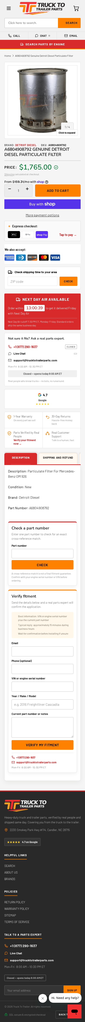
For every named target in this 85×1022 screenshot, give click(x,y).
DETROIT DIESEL (26, 145)
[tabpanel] (42, 623)
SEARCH (9, 866)
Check (68, 281)
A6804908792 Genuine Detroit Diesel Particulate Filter (44, 55)
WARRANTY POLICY (16, 909)
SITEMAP (10, 915)
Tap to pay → (68, 235)
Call (16, 35)
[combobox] (42, 23)
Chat (43, 35)
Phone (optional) (22, 661)
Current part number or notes (30, 714)
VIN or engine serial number (28, 678)
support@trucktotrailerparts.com (35, 360)
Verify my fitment (42, 745)
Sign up (72, 990)
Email (73, 35)
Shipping (9, 174)
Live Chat (20, 353)
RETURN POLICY (14, 902)
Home (7, 55)
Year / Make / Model (24, 696)
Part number (19, 545)
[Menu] (8, 8)
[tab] (20, 459)
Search (71, 23)
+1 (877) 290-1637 (44, 347)
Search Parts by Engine (45, 44)
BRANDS (9, 879)
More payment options (42, 215)
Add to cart (58, 190)
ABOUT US (11, 872)
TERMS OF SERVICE (16, 922)
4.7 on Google (22, 841)
